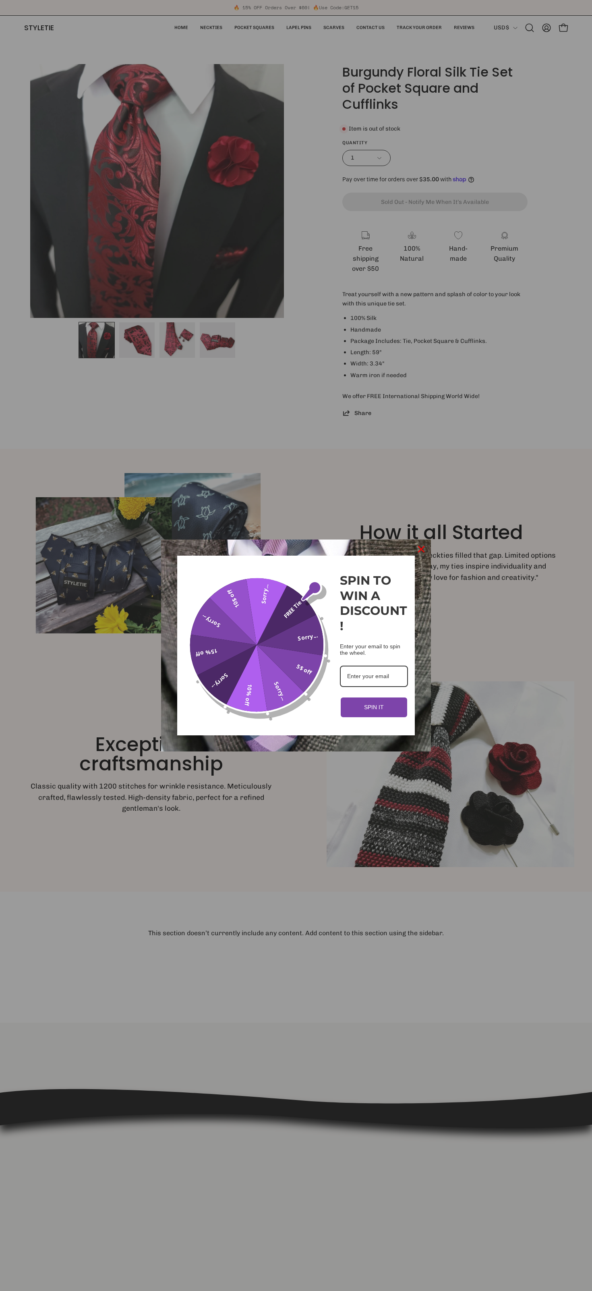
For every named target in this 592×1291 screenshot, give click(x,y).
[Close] (421, 549)
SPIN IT (374, 707)
